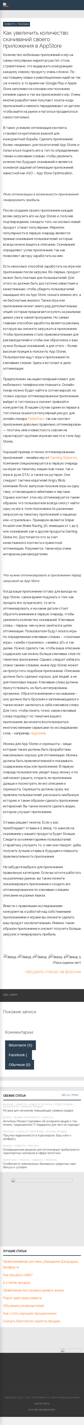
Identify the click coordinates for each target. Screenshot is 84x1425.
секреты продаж (32, 1106)
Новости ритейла (40, 1104)
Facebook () (20, 1055)
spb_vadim (10, 994)
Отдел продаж (64, 1104)
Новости (9, 24)
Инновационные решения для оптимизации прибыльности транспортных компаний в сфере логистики (41, 1151)
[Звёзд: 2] (26, 957)
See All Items (70, 1095)
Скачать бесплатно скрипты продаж (31, 1321)
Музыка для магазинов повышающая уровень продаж (38, 1110)
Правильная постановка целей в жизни (33, 1290)
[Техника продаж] (5, 6)
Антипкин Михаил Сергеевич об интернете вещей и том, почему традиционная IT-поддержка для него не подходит (41, 1123)
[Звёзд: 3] (42, 957)
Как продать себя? (18, 1275)
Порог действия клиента (22, 1298)
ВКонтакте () (20, 1045)
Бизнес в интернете (27, 1117)
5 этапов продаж (16, 1283)
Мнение (8, 1104)
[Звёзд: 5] (73, 957)
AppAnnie (38, 733)
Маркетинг (10, 1160)
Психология (11, 1106)
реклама (23, 24)
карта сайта (42, 1403)
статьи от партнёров (30, 1131)
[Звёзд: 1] (11, 957)
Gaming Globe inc (63, 458)
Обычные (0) (19, 1065)
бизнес (7, 1117)
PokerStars (36, 419)
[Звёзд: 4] (57, 957)
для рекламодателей (42, 1409)
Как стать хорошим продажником (29, 1313)
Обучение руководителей (23, 1306)
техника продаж (56, 1131)
